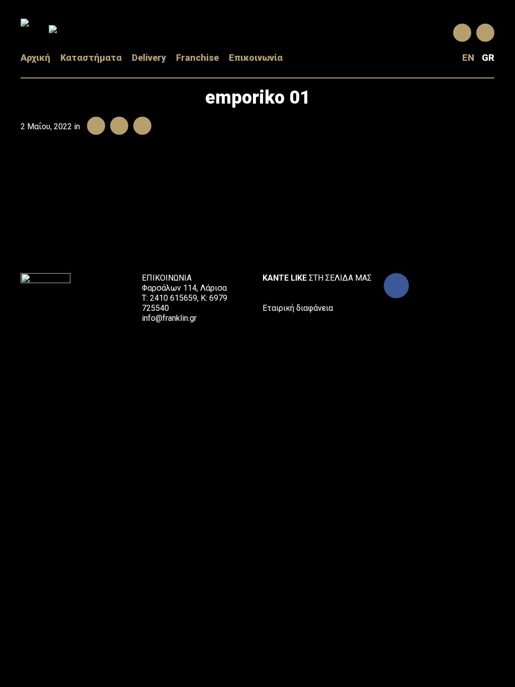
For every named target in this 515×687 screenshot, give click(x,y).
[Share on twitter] (116, 126)
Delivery (149, 57)
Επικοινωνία (256, 57)
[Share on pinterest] (139, 126)
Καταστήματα (91, 57)
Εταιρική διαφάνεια (298, 308)
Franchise (197, 57)
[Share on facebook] (93, 126)
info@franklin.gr (169, 318)
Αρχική (35, 57)
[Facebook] (396, 285)
